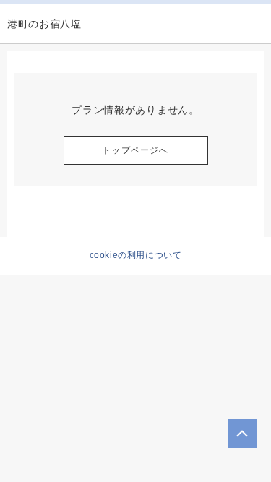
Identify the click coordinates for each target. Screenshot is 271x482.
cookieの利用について (136, 255)
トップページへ (135, 150)
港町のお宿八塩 (44, 24)
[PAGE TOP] (242, 433)
